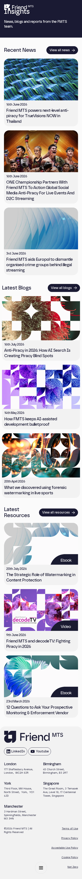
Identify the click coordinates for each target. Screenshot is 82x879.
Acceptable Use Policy (64, 848)
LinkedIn (15, 752)
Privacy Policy (69, 838)
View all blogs (61, 288)
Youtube (39, 752)
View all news (60, 50)
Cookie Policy (70, 857)
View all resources (56, 512)
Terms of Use (70, 828)
